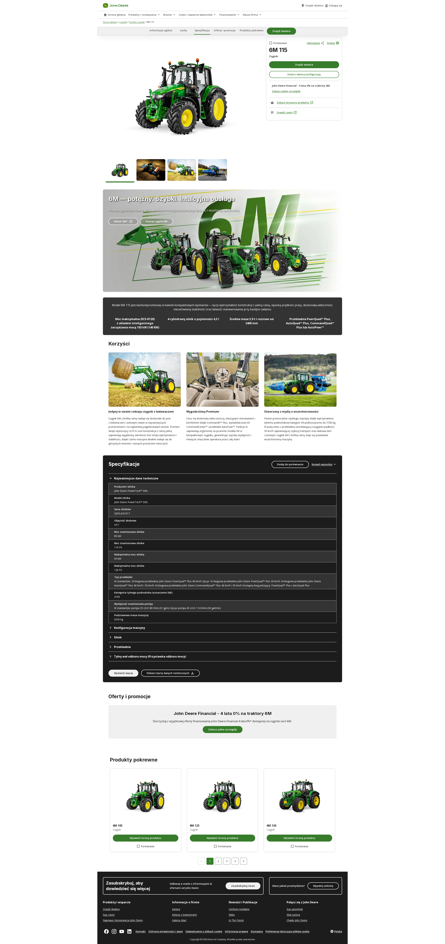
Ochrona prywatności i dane (165, 931)
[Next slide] (243, 861)
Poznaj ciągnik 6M (156, 221)
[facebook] (106, 931)
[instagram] (114, 931)
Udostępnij (313, 43)
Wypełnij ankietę (323, 885)
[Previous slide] (201, 861)
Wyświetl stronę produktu (145, 838)
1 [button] (210, 861)
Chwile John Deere (297, 920)
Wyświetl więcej (123, 673)
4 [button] (235, 861)
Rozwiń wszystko (322, 464)
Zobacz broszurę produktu (293, 102)
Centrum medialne (239, 909)
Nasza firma (250, 14)
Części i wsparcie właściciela (195, 14)
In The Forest (236, 920)
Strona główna (117, 14)
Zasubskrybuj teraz (243, 885)
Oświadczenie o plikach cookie (203, 931)
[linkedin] (129, 931)
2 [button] (218, 861)
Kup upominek (295, 909)
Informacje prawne (236, 931)
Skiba (232, 914)
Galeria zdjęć (179, 920)
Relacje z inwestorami (184, 914)
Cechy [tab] (183, 30)
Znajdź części (285, 112)
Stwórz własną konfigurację (304, 74)
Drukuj (331, 43)
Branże (167, 14)
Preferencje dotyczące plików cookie (287, 931)
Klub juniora (293, 914)
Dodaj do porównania (290, 464)
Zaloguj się (335, 5)
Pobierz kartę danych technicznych (168, 673)
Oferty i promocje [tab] (225, 30)
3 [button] (226, 861)
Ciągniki (123, 22)
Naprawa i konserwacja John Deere (123, 920)
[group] (120, 170)
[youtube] (121, 931)
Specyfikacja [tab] (202, 30)
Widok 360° (121, 221)
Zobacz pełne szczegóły (286, 91)
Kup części (109, 914)
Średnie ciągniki (137, 22)
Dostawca (257, 931)
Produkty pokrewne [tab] (251, 30)
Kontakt (141, 931)
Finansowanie (227, 14)
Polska (338, 931)
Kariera (176, 909)
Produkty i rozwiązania (142, 14)
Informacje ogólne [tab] (161, 30)
